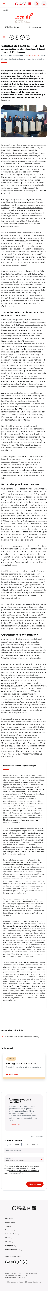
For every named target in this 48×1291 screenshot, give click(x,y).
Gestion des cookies (28, 1278)
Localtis (5, 10)
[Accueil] (23, 4)
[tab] (8, 1086)
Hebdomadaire (32, 1144)
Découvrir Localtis (16, 1125)
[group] (24, 121)
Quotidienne (14, 1144)
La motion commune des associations (21, 1037)
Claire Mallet (34, 56)
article (37, 658)
